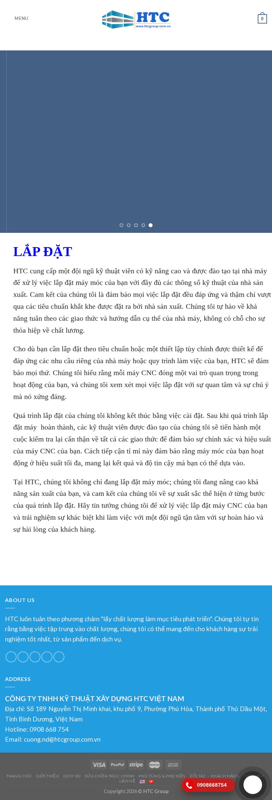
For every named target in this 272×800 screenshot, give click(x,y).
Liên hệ (127, 780)
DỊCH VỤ (72, 775)
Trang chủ (19, 775)
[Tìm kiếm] (250, 18)
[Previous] (14, 141)
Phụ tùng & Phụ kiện (162, 775)
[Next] (258, 141)
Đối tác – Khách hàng (214, 775)
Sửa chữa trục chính (110, 775)
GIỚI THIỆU (47, 775)
